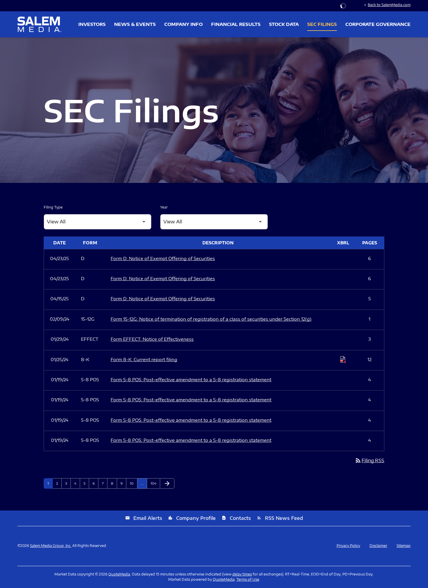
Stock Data (284, 24)
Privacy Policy (348, 546)
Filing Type (53, 207)
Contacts (236, 518)
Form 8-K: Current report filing (144, 359)
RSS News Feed (280, 518)
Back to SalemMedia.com (387, 5)
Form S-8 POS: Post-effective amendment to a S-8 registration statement (191, 379)
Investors (92, 24)
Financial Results (236, 24)
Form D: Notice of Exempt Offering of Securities (163, 258)
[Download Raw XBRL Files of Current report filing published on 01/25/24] (342, 359)
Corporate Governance (378, 24)
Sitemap (404, 546)
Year (164, 207)
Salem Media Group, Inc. (50, 545)
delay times (242, 574)
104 (154, 483)
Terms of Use (247, 579)
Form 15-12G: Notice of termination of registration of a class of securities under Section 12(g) (211, 319)
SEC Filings (322, 24)
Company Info (183, 24)
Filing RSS (369, 460)
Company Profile (192, 518)
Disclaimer (378, 546)
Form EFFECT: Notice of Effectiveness (152, 339)
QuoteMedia (119, 574)
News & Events (135, 24)
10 (133, 483)
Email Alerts (143, 518)
